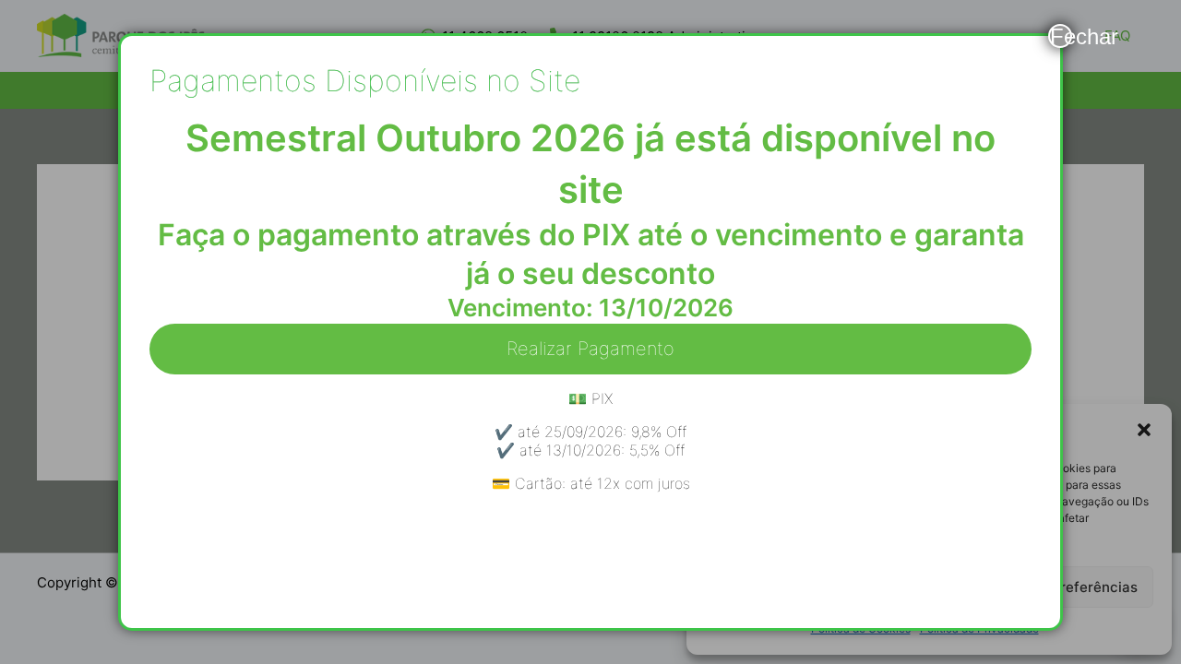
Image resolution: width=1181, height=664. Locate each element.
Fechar (1061, 36)
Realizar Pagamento (590, 349)
